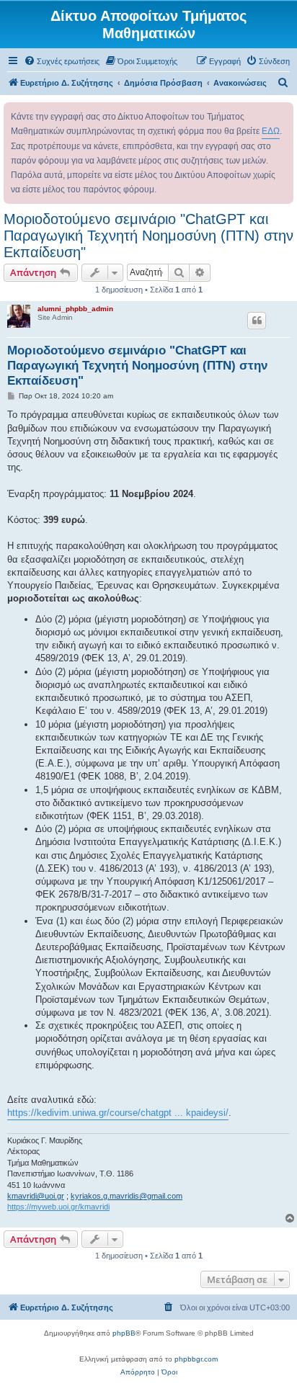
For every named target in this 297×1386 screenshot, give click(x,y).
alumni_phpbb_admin (75, 309)
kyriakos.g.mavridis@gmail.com (126, 1195)
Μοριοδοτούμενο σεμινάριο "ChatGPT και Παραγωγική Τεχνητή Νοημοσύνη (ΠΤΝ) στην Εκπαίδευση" (148, 235)
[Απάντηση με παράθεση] (256, 320)
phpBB (124, 1333)
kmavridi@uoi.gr (35, 1195)
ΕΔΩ (271, 131)
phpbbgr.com (196, 1359)
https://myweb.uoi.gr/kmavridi (58, 1206)
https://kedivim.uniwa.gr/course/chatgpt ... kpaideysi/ (118, 1112)
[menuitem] (61, 61)
